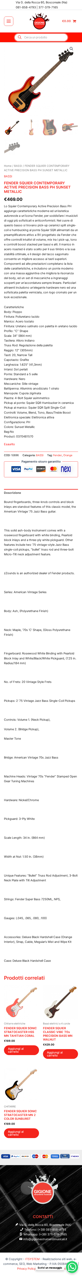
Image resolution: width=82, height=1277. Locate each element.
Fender (57, 455)
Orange (67, 455)
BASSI (18, 165)
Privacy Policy (26, 1268)
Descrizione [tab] (12, 493)
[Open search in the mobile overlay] (41, 37)
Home (8, 165)
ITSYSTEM (32, 1259)
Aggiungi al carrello (16, 1050)
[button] (71, 48)
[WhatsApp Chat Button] (72, 1267)
